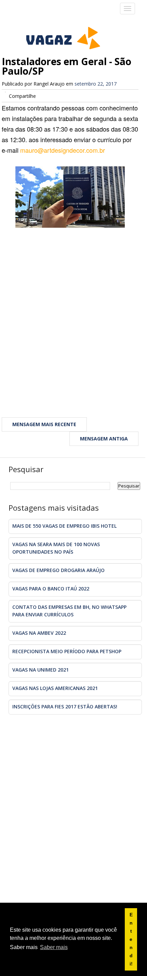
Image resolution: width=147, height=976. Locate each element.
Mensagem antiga (104, 438)
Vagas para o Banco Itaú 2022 (50, 588)
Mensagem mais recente (44, 424)
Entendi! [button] (131, 939)
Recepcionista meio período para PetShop (66, 651)
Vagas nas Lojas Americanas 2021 (55, 688)
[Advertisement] (73, 318)
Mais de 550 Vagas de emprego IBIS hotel (64, 526)
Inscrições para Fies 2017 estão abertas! (64, 706)
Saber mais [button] (54, 947)
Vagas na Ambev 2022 (39, 633)
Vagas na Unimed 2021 (40, 669)
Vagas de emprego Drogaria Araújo (58, 570)
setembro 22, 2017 (96, 83)
